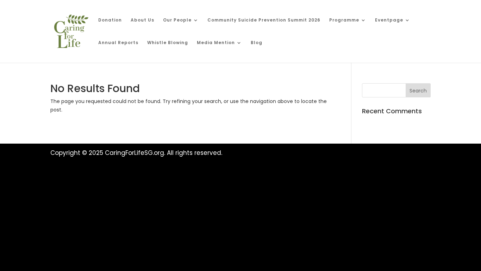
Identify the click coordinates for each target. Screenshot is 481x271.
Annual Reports (118, 43)
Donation (110, 20)
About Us (142, 20)
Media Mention (216, 43)
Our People (177, 20)
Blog (256, 43)
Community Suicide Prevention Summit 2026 (263, 20)
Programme (344, 20)
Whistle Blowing (167, 43)
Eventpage (389, 20)
